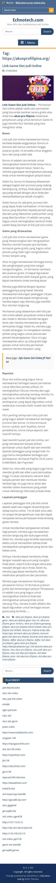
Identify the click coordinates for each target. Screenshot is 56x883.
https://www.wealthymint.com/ (17, 732)
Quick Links (10, 10)
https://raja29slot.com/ (13, 754)
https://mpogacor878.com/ (15, 743)
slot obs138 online (11, 749)
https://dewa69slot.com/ (14, 782)
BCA (25, 867)
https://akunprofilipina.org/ (15, 646)
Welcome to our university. (30, 2)
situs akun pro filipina (21, 649)
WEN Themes (32, 879)
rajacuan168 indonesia (13, 777)
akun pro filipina (24, 116)
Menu (31, 42)
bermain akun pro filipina (26, 633)
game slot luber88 (11, 844)
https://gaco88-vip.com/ (14, 799)
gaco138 (6, 771)
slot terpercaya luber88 (14, 794)
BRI (31, 867)
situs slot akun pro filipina (23, 653)
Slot (8, 617)
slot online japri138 (11, 839)
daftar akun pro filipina (21, 639)
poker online (8, 726)
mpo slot (6, 715)
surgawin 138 (9, 738)
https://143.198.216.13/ (13, 833)
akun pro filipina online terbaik (26, 626)
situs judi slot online (12, 698)
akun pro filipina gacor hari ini (24, 620)
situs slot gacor (10, 721)
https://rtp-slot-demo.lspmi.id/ (17, 827)
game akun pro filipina (25, 643)
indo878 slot (8, 788)
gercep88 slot (9, 810)
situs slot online (10, 693)
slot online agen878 (12, 816)
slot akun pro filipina (26, 656)
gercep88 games (10, 850)
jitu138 (5, 760)
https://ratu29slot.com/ (14, 766)
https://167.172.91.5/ (12, 822)
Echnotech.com (28, 20)
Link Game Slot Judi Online (22, 66)
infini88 (5, 704)
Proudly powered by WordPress (22, 875)
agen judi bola (9, 710)
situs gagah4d (9, 805)
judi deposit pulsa (11, 687)
